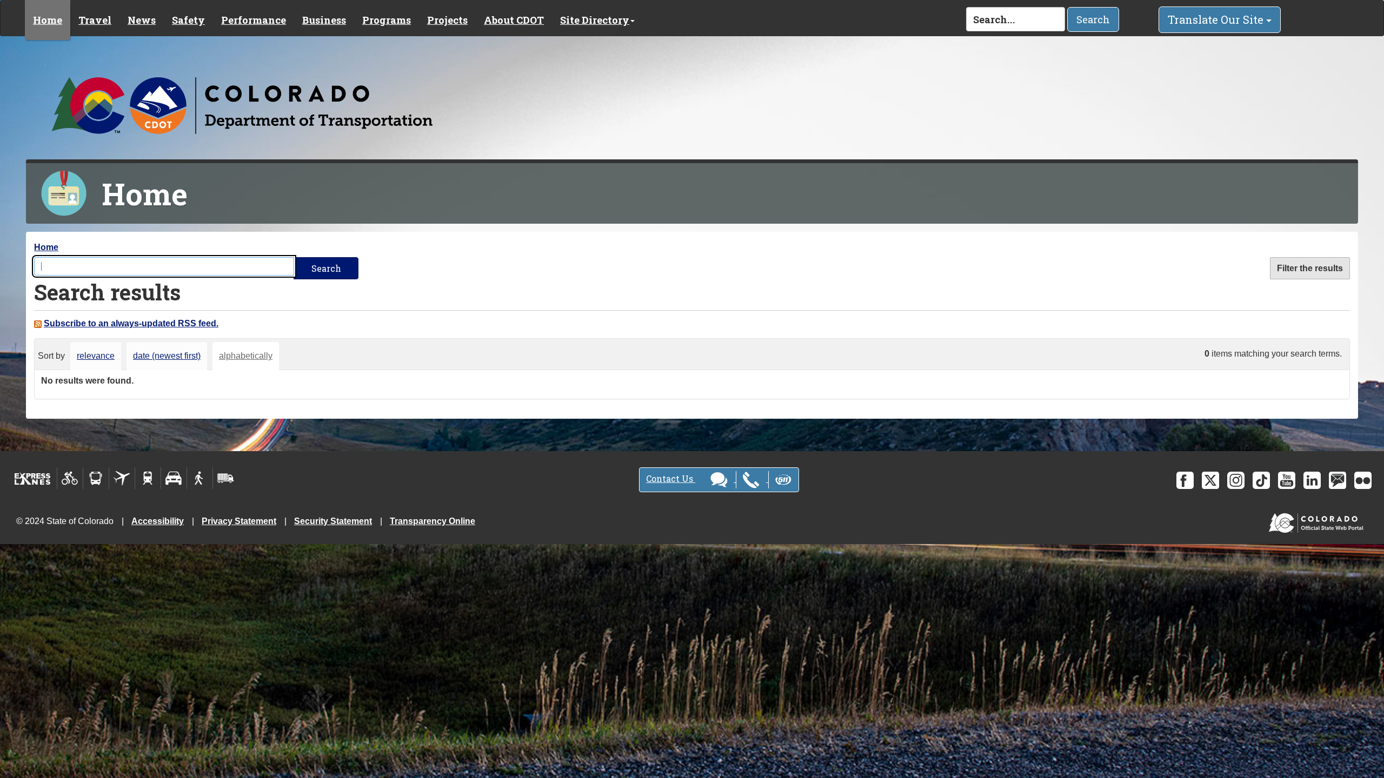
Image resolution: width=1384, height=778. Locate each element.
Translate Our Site (1217, 19)
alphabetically (245, 355)
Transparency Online (432, 521)
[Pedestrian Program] (200, 478)
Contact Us (670, 478)
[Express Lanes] (32, 478)
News (142, 20)
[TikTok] (1261, 480)
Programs (386, 20)
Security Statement (333, 521)
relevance (96, 355)
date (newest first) (167, 355)
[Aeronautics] (122, 478)
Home (47, 20)
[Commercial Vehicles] (225, 478)
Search (1093, 19)
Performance (253, 20)
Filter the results (1310, 268)
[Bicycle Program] (70, 478)
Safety (188, 20)
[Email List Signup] (1337, 480)
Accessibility (157, 521)
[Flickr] (1363, 480)
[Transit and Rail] (96, 478)
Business (324, 20)
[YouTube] (1287, 480)
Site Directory (594, 20)
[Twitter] (1210, 480)
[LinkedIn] (1312, 480)
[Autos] (174, 478)
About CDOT (514, 20)
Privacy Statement (239, 521)
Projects (447, 20)
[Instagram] (1236, 480)
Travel (94, 20)
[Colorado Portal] (1318, 520)
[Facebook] (1185, 480)
